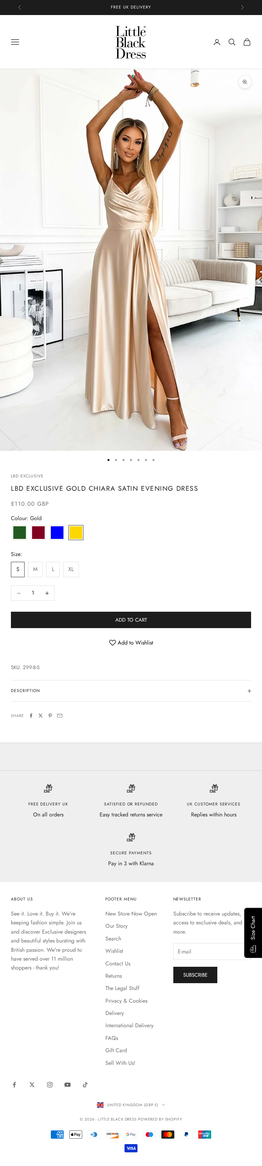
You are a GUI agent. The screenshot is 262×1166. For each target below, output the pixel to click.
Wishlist (114, 951)
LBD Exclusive (27, 476)
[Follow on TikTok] (85, 1084)
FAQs (111, 1038)
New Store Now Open (131, 914)
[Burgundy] (38, 533)
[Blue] (57, 533)
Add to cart (131, 620)
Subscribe (195, 975)
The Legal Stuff (122, 988)
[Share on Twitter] (40, 715)
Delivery (114, 1013)
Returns (113, 976)
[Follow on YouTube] (67, 1084)
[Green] (19, 533)
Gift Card (116, 1050)
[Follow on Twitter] (32, 1084)
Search (113, 939)
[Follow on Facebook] (14, 1084)
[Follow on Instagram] (49, 1084)
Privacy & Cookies (126, 1001)
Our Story (116, 926)
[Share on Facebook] (31, 715)
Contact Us (117, 963)
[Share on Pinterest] (50, 715)
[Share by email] (59, 715)
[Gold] (76, 533)
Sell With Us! (120, 1063)
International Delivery (129, 1025)
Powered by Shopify (160, 1119)
